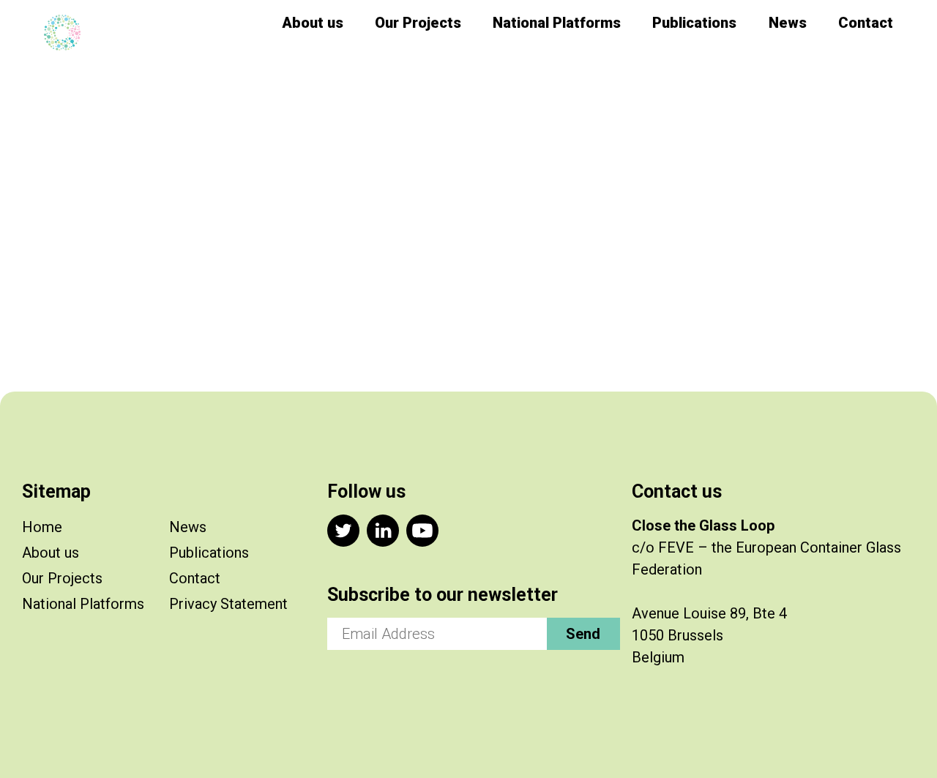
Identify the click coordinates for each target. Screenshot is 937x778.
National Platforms (557, 22)
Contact (865, 22)
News (788, 22)
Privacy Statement (228, 604)
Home (42, 527)
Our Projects (418, 22)
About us (312, 22)
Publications (694, 22)
